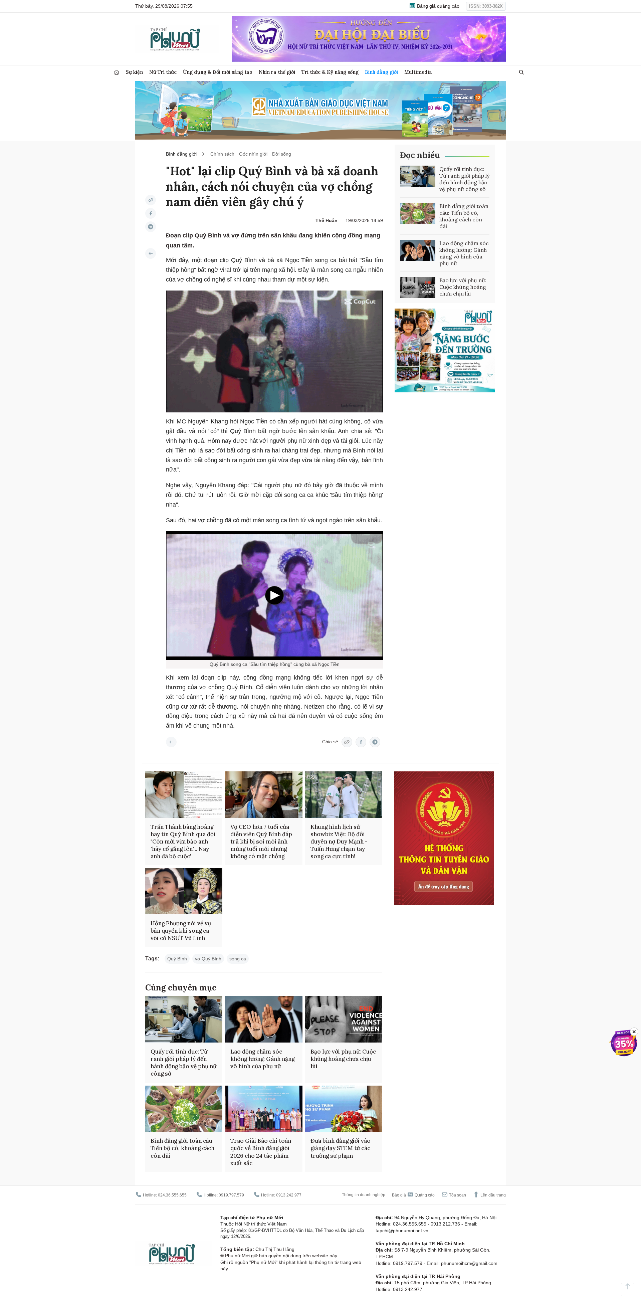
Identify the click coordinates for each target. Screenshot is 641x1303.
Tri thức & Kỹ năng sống (330, 72)
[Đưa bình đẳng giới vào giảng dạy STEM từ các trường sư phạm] (343, 1109)
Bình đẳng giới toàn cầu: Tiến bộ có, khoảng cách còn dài (463, 216)
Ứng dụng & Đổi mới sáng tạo (217, 72)
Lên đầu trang (492, 1195)
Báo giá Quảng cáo (413, 1195)
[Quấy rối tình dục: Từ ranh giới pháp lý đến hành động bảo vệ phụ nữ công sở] (417, 176)
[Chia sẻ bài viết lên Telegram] (150, 226)
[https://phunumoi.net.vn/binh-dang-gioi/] (150, 253)
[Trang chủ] (117, 72)
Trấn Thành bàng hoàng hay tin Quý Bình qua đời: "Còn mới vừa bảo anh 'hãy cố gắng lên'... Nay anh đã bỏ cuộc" (184, 841)
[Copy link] (150, 200)
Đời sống (281, 154)
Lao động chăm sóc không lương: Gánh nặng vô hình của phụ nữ (464, 253)
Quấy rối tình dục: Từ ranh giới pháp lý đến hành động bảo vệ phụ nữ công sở (464, 179)
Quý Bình (177, 958)
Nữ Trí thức (163, 72)
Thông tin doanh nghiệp (363, 1194)
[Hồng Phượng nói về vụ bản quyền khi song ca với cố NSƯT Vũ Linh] (183, 891)
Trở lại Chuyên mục (171, 742)
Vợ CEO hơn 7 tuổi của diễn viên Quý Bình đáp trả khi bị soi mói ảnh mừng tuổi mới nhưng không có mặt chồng (261, 841)
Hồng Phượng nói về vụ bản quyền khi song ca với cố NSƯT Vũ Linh (181, 931)
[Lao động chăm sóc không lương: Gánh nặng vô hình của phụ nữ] (417, 250)
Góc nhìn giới (253, 154)
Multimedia (418, 72)
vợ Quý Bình (208, 958)
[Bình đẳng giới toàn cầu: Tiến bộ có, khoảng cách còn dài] (417, 213)
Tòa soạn (457, 1195)
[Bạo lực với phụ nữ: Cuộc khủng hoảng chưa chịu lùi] (417, 287)
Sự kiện (134, 72)
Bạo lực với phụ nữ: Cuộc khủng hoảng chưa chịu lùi (462, 287)
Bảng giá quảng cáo (437, 6)
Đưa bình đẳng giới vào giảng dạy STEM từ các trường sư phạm (340, 1148)
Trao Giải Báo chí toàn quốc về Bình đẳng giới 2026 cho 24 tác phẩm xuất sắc (260, 1151)
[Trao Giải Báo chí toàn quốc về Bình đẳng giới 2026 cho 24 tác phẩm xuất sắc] (263, 1109)
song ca (237, 958)
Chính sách (222, 154)
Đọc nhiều (420, 155)
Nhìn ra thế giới (277, 72)
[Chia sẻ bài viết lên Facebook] (150, 213)
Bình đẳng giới (381, 72)
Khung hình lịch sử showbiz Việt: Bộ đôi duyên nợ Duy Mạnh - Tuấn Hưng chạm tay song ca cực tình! (339, 841)
